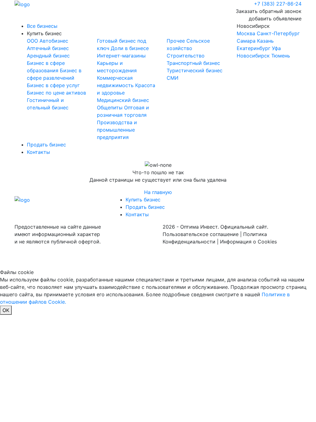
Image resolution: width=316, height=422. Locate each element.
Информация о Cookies (248, 241)
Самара (246, 41)
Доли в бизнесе (130, 48)
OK (5, 310)
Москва (246, 33)
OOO (33, 41)
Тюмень (280, 56)
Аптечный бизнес (48, 48)
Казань (265, 41)
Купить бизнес (44, 33)
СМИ (172, 78)
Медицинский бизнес (123, 100)
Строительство (186, 56)
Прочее (176, 41)
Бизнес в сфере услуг (53, 85)
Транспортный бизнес (193, 63)
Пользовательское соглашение (201, 234)
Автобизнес (54, 41)
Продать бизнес (46, 144)
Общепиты (110, 107)
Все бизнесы (42, 26)
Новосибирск (268, 41)
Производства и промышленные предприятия (117, 129)
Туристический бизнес (194, 70)
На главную (158, 192)
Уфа (276, 48)
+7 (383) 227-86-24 (277, 4)
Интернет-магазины (121, 56)
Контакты (38, 152)
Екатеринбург (253, 48)
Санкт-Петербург (278, 33)
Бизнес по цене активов (56, 93)
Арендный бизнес (48, 56)
